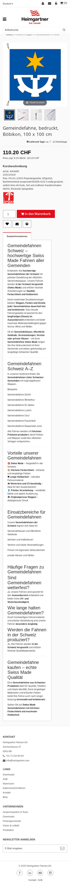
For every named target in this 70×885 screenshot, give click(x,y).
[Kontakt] (50, 3)
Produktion (8, 830)
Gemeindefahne (43, 34)
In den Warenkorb (38, 214)
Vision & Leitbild (11, 825)
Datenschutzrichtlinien (14, 788)
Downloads (8, 774)
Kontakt (6, 792)
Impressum (8, 783)
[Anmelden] (56, 3)
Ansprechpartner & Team (15, 812)
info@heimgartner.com (17, 760)
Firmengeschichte (12, 821)
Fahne (56, 34)
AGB (5, 779)
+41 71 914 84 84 (15, 756)
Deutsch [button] (7, 3)
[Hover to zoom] (35, 74)
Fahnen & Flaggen (24, 34)
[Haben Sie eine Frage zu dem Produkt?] (27, 224)
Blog (5, 797)
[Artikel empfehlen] (17, 224)
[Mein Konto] (43, 3)
